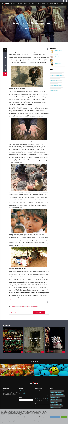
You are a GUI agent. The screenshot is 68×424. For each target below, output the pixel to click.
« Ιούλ (36, 406)
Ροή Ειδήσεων (22, 0)
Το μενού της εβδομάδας (58, 50)
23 (47, 400)
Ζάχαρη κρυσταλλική (59, 75)
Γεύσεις (62, 3)
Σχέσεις (52, 83)
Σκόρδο (54, 82)
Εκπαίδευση (22, 306)
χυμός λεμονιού (54, 90)
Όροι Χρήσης (14, 0)
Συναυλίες (59, 82)
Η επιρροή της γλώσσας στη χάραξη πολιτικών (13, 340)
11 (37, 398)
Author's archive (38, 312)
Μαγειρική (58, 78)
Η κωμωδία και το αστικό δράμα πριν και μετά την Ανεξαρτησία (55, 339)
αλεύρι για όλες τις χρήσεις (56, 85)
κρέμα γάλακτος (54, 88)
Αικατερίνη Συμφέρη (7, 351)
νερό (60, 88)
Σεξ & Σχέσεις (42, 3)
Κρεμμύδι (53, 78)
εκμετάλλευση (15, 306)
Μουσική (35, 3)
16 (47, 398)
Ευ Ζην (56, 3)
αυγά (52, 87)
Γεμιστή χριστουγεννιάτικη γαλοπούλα (17, 368)
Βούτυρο (52, 73)
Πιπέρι (60, 80)
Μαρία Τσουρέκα (33, 28)
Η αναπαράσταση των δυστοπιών (34, 340)
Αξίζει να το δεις (54, 72)
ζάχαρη (60, 87)
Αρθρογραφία (34, 19)
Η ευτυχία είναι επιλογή (51, 368)
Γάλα (56, 73)
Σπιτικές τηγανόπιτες (58, 59)
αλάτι (56, 83)
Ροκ (51, 82)
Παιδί (57, 80)
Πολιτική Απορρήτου (6, 0)
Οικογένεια (28, 306)
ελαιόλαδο (56, 87)
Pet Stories (50, 3)
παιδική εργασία (34, 306)
